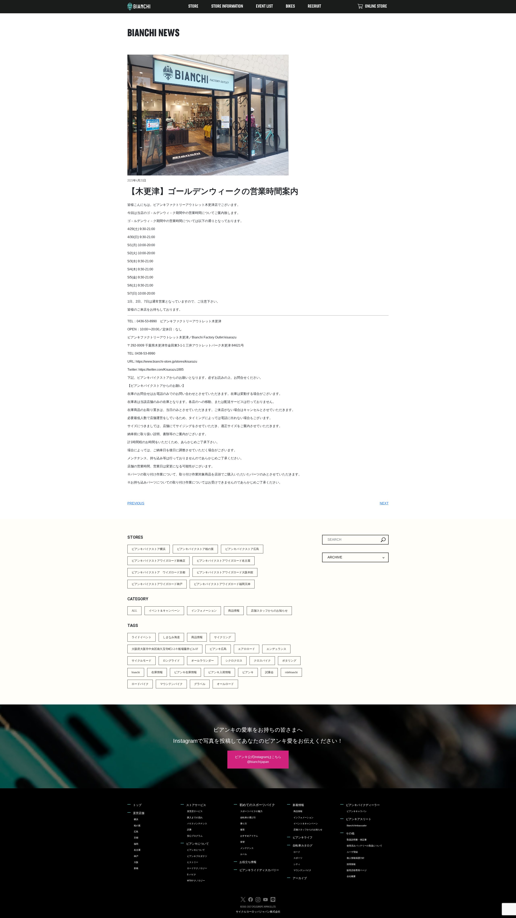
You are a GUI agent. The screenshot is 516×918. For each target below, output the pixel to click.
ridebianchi (291, 672)
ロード (296, 852)
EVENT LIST (264, 6)
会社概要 (351, 876)
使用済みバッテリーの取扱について (364, 845)
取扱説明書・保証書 (357, 839)
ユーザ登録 (352, 852)
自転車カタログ (302, 845)
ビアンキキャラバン (357, 811)
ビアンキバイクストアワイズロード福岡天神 (222, 584)
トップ (137, 805)
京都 (136, 837)
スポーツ (297, 858)
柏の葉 (137, 825)
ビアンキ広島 (218, 648)
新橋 (136, 868)
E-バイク (191, 874)
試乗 (189, 829)
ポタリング (289, 660)
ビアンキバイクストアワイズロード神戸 (157, 584)
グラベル (199, 684)
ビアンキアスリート (358, 819)
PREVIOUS (135, 503)
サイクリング (222, 637)
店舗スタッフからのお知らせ (269, 610)
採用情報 (351, 864)
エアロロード (246, 648)
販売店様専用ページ (357, 870)
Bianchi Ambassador (357, 825)
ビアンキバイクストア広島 (242, 549)
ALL (134, 610)
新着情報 (298, 805)
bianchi (136, 672)
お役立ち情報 (247, 862)
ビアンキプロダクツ (197, 856)
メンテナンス (247, 848)
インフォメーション (204, 610)
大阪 (136, 862)
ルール (243, 854)
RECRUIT (314, 6)
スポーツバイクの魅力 (251, 811)
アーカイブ (300, 878)
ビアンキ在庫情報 (185, 672)
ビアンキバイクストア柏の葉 (195, 549)
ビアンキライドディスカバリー (259, 870)
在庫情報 (157, 672)
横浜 (136, 819)
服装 (242, 829)
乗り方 (243, 823)
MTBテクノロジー (196, 880)
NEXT (384, 503)
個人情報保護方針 (355, 858)
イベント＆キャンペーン (164, 610)
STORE (193, 6)
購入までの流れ (195, 817)
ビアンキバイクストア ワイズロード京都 (158, 572)
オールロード (225, 684)
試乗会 (269, 672)
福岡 (136, 844)
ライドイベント (141, 637)
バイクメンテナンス (197, 823)
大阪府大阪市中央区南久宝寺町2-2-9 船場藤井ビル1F (165, 648)
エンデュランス (276, 648)
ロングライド (171, 660)
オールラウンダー (202, 660)
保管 (242, 842)
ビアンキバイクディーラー (363, 805)
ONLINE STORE (376, 6)
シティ (296, 864)
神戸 (136, 856)
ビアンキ (248, 672)
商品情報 (233, 610)
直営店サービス (195, 811)
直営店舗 (138, 813)
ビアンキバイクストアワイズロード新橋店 (158, 560)
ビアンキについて (197, 843)
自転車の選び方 (248, 817)
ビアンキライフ (302, 837)
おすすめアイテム (249, 836)
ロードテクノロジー (197, 868)
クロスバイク (262, 660)
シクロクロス (233, 660)
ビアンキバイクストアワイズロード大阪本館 (225, 572)
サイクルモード (141, 660)
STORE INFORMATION (227, 6)
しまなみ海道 (171, 637)
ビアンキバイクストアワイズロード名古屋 (223, 560)
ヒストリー (192, 862)
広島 (136, 831)
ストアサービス (196, 805)
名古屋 (137, 850)
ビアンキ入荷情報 (219, 672)
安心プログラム (195, 836)
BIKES (290, 6)
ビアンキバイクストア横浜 (148, 549)
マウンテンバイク (171, 684)
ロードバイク (140, 684)
